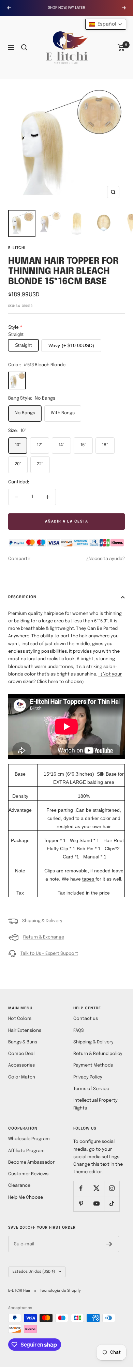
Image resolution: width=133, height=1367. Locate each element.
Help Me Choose (25, 1197)
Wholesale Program (29, 1139)
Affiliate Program (26, 1151)
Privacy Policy (87, 1077)
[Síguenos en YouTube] (96, 1203)
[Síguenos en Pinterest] (81, 1203)
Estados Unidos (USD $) (34, 1272)
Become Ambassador (31, 1162)
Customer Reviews (28, 1174)
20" (18, 464)
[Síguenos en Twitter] (96, 1188)
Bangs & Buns (22, 1042)
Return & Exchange (43, 937)
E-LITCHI (17, 248)
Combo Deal (21, 1054)
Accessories (21, 1065)
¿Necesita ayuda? (105, 559)
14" (61, 445)
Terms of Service (91, 1089)
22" (40, 464)
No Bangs (25, 413)
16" (83, 445)
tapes (88, 879)
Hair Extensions (24, 1030)
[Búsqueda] (24, 47)
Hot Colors (19, 1018)
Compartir (19, 559)
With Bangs (63, 413)
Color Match (21, 1077)
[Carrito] (121, 47)
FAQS (78, 1030)
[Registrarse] (109, 1244)
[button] (106, 24)
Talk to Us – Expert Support (49, 953)
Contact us (85, 1018)
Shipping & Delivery (42, 921)
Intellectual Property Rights (95, 1104)
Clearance (19, 1185)
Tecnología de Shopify (60, 1291)
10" (18, 445)
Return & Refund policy (97, 1054)
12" (40, 445)
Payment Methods (93, 1065)
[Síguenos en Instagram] (111, 1188)
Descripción (22, 597)
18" (105, 445)
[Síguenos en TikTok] (111, 1203)
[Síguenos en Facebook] (81, 1188)
